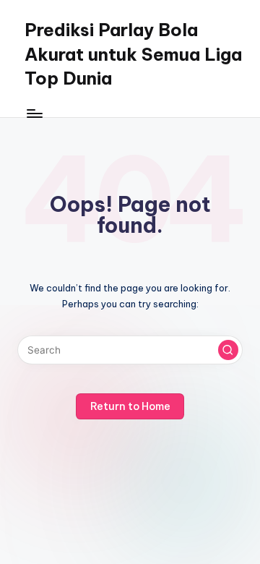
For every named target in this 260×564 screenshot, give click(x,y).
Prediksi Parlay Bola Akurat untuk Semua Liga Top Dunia (133, 54)
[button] (228, 350)
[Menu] (34, 113)
